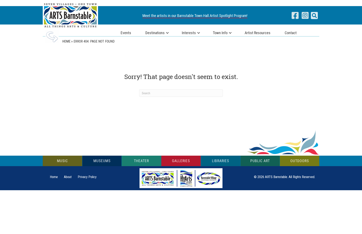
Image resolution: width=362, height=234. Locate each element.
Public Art (260, 161)
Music (62, 161)
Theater (141, 161)
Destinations (155, 33)
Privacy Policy (87, 177)
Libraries (220, 161)
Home (66, 41)
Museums (102, 161)
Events (126, 33)
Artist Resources (257, 33)
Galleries (181, 161)
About (68, 177)
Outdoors (299, 161)
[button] (314, 15)
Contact (291, 33)
